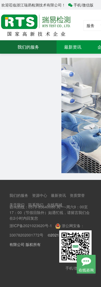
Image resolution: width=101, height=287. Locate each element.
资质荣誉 (77, 195)
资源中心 (39, 195)
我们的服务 (28, 47)
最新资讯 (72, 47)
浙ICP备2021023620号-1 (30, 225)
